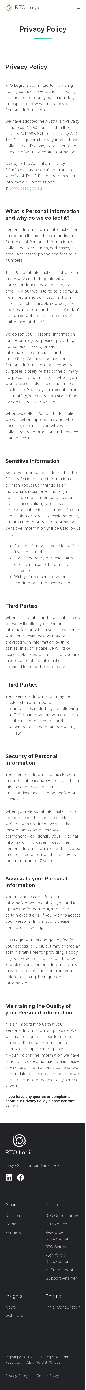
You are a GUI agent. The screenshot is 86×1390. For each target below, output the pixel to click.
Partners (13, 1232)
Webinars (14, 1315)
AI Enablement (59, 1270)
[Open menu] (78, 7)
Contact (12, 1224)
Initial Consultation (63, 1307)
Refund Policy (48, 1376)
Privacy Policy (16, 1376)
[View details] (9, 1177)
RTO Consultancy (62, 1215)
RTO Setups (56, 1246)
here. (14, 1105)
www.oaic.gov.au (25, 188)
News (10, 1307)
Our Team (14, 1215)
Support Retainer (61, 1278)
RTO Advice (56, 1224)
